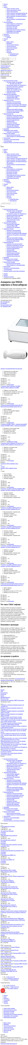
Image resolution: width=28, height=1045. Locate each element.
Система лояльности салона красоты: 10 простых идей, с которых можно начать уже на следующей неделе (13, 735)
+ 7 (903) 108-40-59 (14, 987)
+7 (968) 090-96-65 (13, 980)
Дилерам (9, 37)
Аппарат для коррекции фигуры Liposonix (11, 368)
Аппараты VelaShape (12, 123)
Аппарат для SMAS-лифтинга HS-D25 (10, 528)
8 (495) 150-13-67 (5, 74)
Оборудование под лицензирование (16, 136)
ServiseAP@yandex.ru (12, 988)
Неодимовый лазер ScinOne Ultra (9, 886)
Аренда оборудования (9, 1008)
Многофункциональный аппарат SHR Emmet (12, 918)
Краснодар (3, 694)
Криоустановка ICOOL (6, 876)
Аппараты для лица (9, 100)
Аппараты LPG (10, 121)
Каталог (6, 4)
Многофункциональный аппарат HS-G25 (11, 406)
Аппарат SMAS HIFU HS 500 (8, 969)
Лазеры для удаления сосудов (14, 89)
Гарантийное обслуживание (14, 31)
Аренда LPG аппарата (12, 11)
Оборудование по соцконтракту (15, 23)
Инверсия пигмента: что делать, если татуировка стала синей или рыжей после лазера (13, 741)
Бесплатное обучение (12, 26)
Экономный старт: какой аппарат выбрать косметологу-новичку (11, 753)
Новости (9, 51)
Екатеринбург (4, 692)
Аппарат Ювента (5, 947)
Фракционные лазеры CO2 (13, 88)
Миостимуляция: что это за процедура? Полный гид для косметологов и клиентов (14, 747)
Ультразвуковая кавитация (13, 127)
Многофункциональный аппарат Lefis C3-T (12, 585)
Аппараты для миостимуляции (14, 115)
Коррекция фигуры (8, 113)
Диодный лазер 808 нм (15, 83)
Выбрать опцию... (13, 441)
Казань (2, 696)
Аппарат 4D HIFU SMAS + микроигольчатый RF (13, 425)
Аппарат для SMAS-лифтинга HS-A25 (10, 509)
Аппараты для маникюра (13, 132)
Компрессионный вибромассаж (15, 118)
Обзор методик (10, 49)
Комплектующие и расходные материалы (14, 142)
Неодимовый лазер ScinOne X (8, 840)
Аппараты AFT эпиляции (13, 98)
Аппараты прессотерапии (13, 124)
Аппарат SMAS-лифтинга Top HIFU (10, 387)
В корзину (11, 384)
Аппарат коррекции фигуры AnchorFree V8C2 (12, 850)
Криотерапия (7, 138)
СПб (2, 691)
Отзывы (6, 38)
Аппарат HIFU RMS (6, 966)
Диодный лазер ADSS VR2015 (8, 892)
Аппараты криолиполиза (13, 120)
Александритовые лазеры (13, 91)
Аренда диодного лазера (13, 8)
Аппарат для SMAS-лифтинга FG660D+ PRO (12, 490)
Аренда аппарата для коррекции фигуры (17, 13)
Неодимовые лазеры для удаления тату (16, 85)
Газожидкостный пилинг (13, 112)
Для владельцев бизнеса (13, 44)
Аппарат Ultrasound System (7, 956)
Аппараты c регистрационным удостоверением (11, 140)
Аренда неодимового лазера (14, 10)
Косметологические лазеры (10, 80)
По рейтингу (4, 303)
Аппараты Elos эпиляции (13, 95)
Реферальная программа (13, 32)
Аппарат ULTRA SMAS (7, 960)
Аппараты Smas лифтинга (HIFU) (15, 110)
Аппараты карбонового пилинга (15, 86)
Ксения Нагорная (14, 54)
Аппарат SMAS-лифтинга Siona (9, 468)
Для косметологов (11, 46)
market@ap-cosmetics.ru (6, 70)
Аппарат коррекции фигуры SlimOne (10, 932)
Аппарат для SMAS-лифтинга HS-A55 (10, 547)
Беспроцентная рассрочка (13, 25)
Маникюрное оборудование (11, 130)
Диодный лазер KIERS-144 (7, 859)
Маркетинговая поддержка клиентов (16, 29)
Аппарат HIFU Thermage (7, 963)
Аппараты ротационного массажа (15, 116)
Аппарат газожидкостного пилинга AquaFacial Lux (14, 911)
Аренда (5, 7)
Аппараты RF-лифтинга (13, 126)
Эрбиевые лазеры (11, 92)
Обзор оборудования (12, 47)
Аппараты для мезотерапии (14, 101)
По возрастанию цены (6, 305)
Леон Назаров (13, 55)
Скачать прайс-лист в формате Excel (6, 66)
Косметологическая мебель (13, 135)
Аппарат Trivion (5, 950)
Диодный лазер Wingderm (7, 831)
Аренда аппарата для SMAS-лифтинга (16, 14)
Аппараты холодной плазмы (14, 103)
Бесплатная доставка (12, 28)
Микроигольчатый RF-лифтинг (15, 109)
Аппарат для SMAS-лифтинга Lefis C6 (10, 566)
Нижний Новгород (5, 697)
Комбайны (6, 129)
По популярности (5, 302)
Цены (5, 5)
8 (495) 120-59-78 (10, 985)
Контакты (6, 34)
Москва (2, 689)
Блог (5, 40)
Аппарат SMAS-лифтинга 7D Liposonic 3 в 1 (12, 444)
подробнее (3, 832)
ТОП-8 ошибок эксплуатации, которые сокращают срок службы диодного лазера (14, 720)
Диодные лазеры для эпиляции (14, 82)
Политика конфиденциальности (9, 1043)
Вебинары (9, 43)
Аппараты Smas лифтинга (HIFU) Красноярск (12, 700)
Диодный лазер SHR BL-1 (7, 880)
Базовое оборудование (9, 133)
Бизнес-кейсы (10, 41)
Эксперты (9, 52)
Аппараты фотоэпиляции (10, 94)
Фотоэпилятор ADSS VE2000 (8, 870)
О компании (7, 35)
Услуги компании (8, 22)
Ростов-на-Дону (5, 699)
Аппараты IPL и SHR (12, 97)
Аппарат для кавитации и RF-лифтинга (17, 104)
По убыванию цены (6, 306)
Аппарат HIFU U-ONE (6, 953)
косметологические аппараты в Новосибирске (13, 679)
